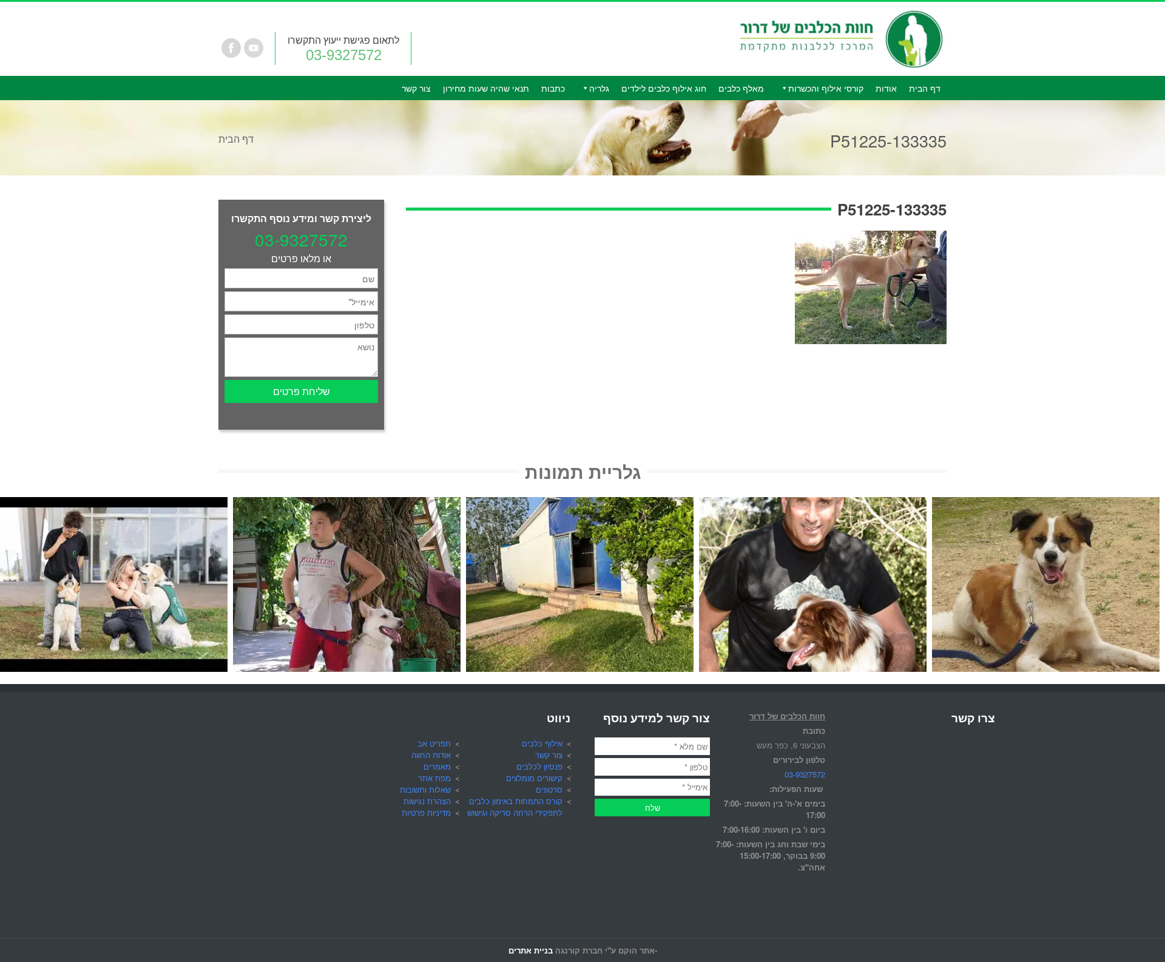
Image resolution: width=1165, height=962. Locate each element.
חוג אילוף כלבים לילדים (663, 88)
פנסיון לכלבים (539, 766)
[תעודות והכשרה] (813, 504)
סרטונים (549, 789)
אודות (886, 88)
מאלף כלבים (741, 88)
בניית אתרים (530, 950)
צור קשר (416, 88)
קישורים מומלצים (534, 778)
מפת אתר (434, 778)
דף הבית (924, 88)
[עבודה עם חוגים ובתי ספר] (347, 504)
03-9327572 (344, 55)
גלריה (599, 88)
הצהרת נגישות (427, 801)
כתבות (553, 88)
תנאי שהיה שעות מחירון (486, 88)
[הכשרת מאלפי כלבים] (114, 504)
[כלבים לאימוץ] (1046, 504)
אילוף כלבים (542, 743)
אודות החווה (431, 754)
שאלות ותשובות (425, 789)
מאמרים (437, 766)
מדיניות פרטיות (426, 812)
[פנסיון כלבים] (580, 504)
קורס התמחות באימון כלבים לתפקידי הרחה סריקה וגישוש (514, 806)
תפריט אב (434, 743)
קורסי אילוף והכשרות (825, 88)
